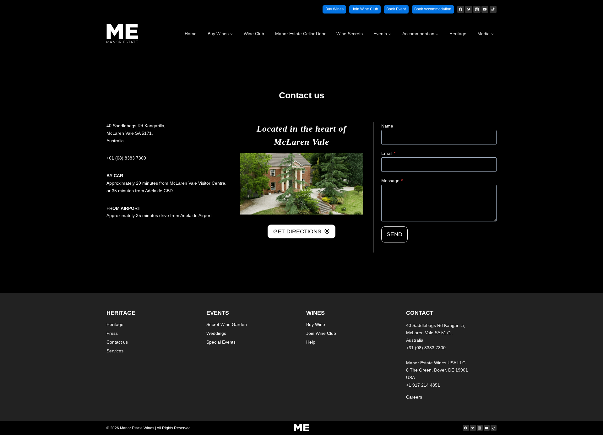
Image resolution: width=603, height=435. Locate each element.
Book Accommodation (432, 9)
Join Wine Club (365, 9)
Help (310, 342)
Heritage (457, 33)
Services (114, 350)
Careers (414, 397)
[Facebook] (460, 9)
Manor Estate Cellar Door (300, 33)
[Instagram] (476, 9)
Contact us (117, 342)
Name (387, 125)
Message (392, 180)
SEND (394, 234)
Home (191, 33)
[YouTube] (484, 9)
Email (388, 153)
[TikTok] (493, 9)
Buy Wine (315, 324)
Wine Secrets (349, 33)
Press (112, 333)
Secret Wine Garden (226, 324)
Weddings (216, 333)
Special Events (221, 342)
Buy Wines (334, 9)
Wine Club (254, 33)
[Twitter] (468, 9)
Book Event (396, 9)
